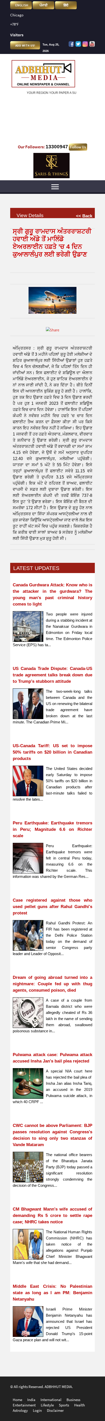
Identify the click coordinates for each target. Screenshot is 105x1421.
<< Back (84, 215)
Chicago (16, 15)
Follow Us (78, 147)
